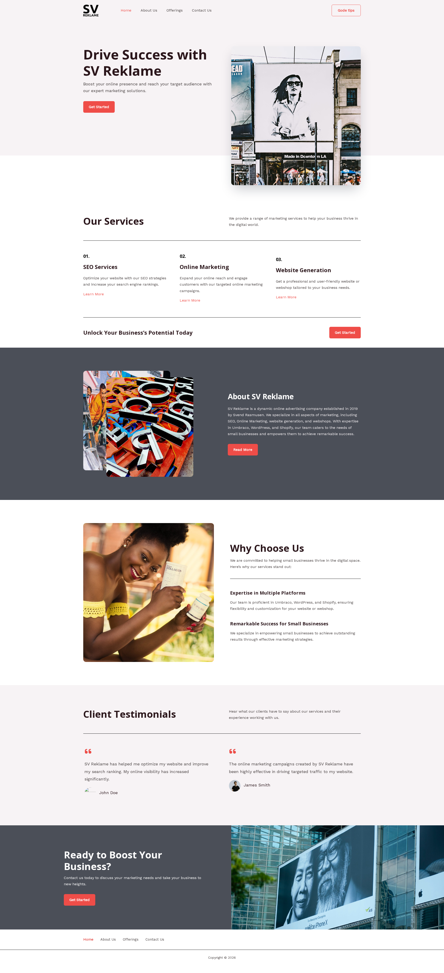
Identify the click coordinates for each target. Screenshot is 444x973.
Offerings (174, 10)
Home (126, 10)
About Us (149, 10)
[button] (346, 10)
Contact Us (202, 10)
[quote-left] (88, 751)
